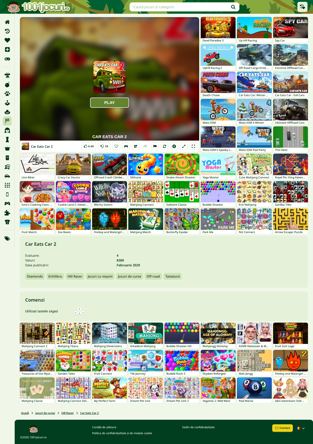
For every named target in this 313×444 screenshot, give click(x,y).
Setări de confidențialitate (198, 427)
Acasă (25, 413)
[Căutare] (233, 7)
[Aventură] (7, 112)
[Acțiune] (7, 84)
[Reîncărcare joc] (164, 146)
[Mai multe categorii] (7, 238)
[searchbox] (184, 6)
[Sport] (7, 221)
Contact (285, 428)
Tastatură (172, 276)
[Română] (301, 428)
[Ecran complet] (193, 146)
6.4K (88, 145)
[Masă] (7, 167)
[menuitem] (7, 22)
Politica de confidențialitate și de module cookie (122, 433)
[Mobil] (7, 194)
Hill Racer (75, 276)
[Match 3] (7, 185)
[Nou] (7, 49)
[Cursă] (7, 121)
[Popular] (7, 58)
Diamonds (35, 276)
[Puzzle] (7, 212)
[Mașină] (7, 176)
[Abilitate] (7, 75)
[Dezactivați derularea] (174, 146)
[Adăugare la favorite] (116, 146)
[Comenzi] (126, 146)
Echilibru (55, 276)
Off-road (153, 276)
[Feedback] (155, 146)
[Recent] (7, 31)
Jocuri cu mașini (100, 276)
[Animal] (7, 93)
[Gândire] (7, 139)
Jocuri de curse (129, 276)
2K (104, 145)
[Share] (145, 146)
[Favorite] (7, 40)
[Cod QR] (136, 146)
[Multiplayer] (7, 203)
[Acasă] (7, 22)
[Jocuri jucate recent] (302, 7)
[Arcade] (7, 102)
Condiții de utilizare (104, 427)
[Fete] (7, 130)
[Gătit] (7, 148)
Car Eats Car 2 (89, 413)
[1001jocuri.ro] (38, 7)
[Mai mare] (184, 146)
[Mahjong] (7, 157)
